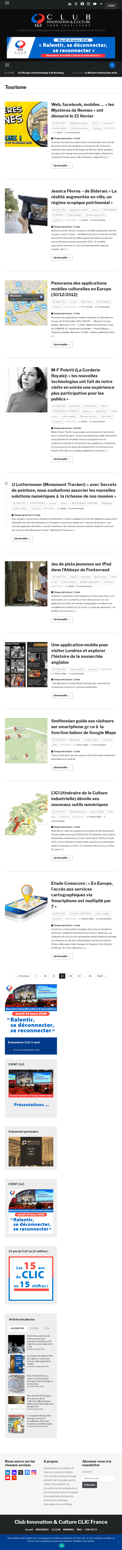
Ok (61, 1545)
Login (111, 6)
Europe (73, 301)
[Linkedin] (14, 1472)
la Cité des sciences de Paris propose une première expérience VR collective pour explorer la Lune (40, 1341)
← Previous (22, 976)
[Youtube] (95, 4)
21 (54, 976)
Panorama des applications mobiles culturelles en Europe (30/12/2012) (81, 289)
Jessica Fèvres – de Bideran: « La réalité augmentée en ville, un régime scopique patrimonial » (84, 197)
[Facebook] (82, 4)
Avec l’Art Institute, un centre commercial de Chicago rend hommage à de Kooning (39, 1379)
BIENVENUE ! (42, 1529)
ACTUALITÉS (59, 123)
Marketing (86, 301)
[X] (76, 4)
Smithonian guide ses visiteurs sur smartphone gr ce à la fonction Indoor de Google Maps (83, 726)
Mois (47, 1328)
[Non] (118, 1542)
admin (59, 132)
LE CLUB (56, 1529)
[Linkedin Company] (70, 4)
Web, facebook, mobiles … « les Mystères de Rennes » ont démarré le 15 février (82, 110)
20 (45, 976)
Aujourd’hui (17, 1328)
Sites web (106, 416)
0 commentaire (72, 132)
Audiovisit (74, 406)
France (95, 123)
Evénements (90, 406)
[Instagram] (88, 4)
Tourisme (97, 128)
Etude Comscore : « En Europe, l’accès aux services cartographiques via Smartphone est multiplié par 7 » (82, 895)
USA (55, 745)
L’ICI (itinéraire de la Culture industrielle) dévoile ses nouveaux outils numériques (79, 798)
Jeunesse (108, 123)
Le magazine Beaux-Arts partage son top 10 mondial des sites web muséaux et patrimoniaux (39, 1419)
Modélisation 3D (78, 811)
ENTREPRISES (37, 503)
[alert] (31, 1050)
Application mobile (79, 123)
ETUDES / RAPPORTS (80, 913)
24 (79, 976)
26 (90, 976)
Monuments (101, 577)
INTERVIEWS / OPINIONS (65, 411)
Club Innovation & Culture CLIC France (61, 1522)
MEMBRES (68, 1529)
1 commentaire (102, 307)
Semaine (34, 1328)
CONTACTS (91, 1529)
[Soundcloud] (101, 4)
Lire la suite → (62, 165)
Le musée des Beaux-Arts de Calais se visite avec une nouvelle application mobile (40, 1360)
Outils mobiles (60, 128)
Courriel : (87, 1471)
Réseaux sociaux (79, 128)
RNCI (79, 1529)
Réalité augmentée (95, 215)
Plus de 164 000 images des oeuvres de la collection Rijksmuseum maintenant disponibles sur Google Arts (40, 1401)
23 (70, 976)
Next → (101, 976)
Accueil (29, 1529)
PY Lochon (87, 307)
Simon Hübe (61, 673)
